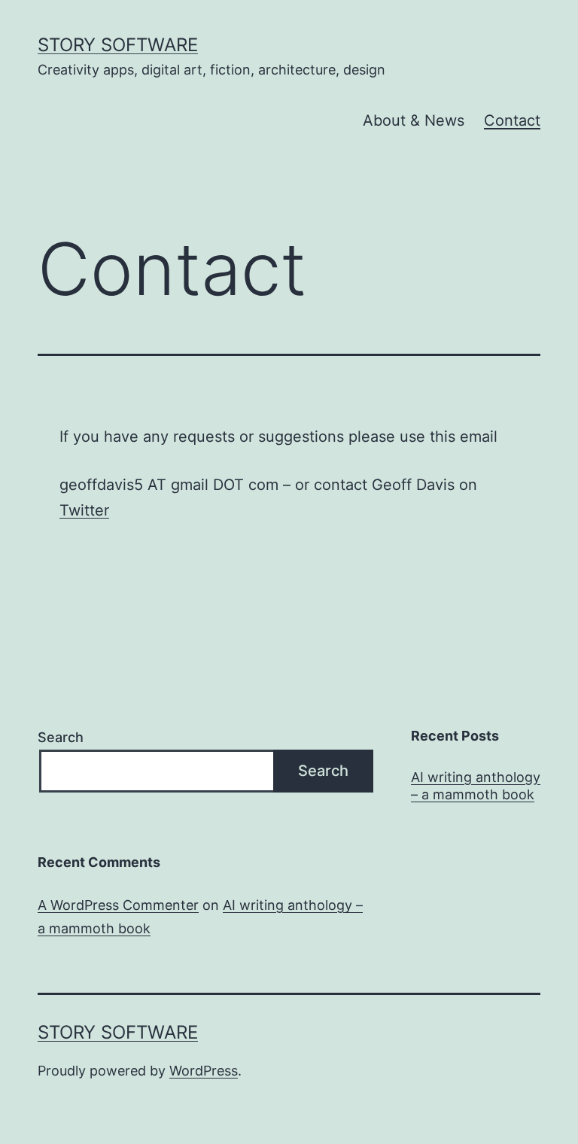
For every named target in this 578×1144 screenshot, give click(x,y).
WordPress (203, 1071)
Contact (512, 120)
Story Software (118, 45)
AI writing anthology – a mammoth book (475, 785)
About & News (413, 120)
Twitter (84, 510)
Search (61, 737)
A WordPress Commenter (118, 905)
